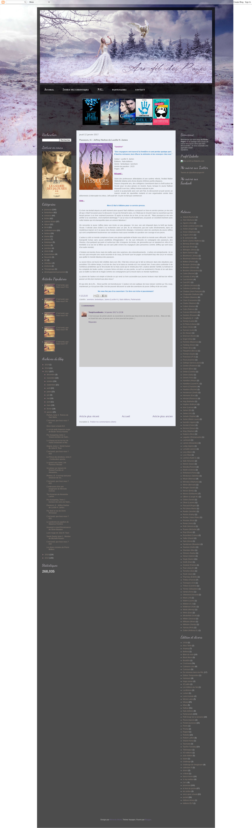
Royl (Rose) (187, 532)
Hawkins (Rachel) (190, 389)
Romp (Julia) (188, 523)
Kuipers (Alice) (189, 434)
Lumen (185, 693)
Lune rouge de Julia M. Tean (58, 533)
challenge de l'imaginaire (193, 765)
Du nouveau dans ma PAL (193, 672)
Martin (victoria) (189, 470)
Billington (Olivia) (189, 250)
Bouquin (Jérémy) (190, 265)
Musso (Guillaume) (190, 494)
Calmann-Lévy (189, 666)
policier (47, 239)
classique (48, 263)
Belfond (186, 652)
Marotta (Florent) (189, 467)
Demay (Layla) (189, 321)
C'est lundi (187, 663)
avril (49, 402)
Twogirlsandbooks (96, 312)
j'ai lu (185, 782)
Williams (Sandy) (189, 624)
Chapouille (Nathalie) (191, 294)
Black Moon (187, 657)
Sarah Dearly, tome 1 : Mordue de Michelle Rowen (59, 537)
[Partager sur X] (100, 295)
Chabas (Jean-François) (192, 291)
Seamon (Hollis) (189, 547)
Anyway (186, 649)
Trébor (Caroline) (190, 586)
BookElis (186, 661)
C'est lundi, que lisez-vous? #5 (62, 314)
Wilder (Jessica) (189, 619)
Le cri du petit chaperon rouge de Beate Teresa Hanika (58, 430)
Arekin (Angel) (188, 229)
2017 (47, 372)
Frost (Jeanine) (189, 360)
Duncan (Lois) (188, 330)
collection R (187, 768)
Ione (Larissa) (188, 407)
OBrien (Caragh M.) (190, 497)
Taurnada (186, 744)
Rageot (186, 732)
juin (48, 395)
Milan (185, 705)
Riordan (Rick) (188, 520)
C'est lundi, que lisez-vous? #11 (62, 286)
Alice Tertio (187, 646)
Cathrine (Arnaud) (190, 285)
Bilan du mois (188, 655)
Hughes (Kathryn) (190, 404)
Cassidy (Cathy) (189, 277)
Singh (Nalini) (188, 559)
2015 (47, 558)
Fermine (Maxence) (190, 342)
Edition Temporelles (191, 675)
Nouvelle (47, 257)
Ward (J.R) (187, 598)
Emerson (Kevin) (189, 336)
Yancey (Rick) (188, 628)
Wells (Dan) (187, 613)
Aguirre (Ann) (188, 223)
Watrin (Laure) (188, 601)
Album (46, 224)
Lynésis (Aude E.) (190, 458)
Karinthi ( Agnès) (189, 422)
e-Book (186, 774)
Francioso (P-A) (189, 357)
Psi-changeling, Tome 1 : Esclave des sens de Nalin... (59, 501)
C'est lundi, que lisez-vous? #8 (62, 329)
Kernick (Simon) (189, 428)
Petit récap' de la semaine (193, 717)
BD (45, 260)
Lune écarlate (188, 696)
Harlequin (187, 678)
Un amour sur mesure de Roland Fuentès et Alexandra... (56, 470)
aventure (90, 299)
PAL (100, 89)
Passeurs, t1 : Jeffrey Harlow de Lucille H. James (58, 506)
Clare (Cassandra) (190, 300)
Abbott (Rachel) (189, 217)
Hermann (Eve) (189, 395)
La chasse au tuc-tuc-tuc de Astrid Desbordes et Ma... (58, 442)
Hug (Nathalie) (189, 401)
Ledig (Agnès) (188, 446)
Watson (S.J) (188, 604)
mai (48, 398)
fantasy (47, 233)
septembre (51, 385)
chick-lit (47, 251)
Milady (185, 702)
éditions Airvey (188, 800)
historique (48, 242)
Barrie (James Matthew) (192, 241)
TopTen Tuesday (189, 747)
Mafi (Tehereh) (188, 461)
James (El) (187, 410)
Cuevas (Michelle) (190, 312)
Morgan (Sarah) (189, 488)
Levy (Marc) (187, 452)
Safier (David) (188, 538)
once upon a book (190, 794)
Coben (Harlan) (189, 306)
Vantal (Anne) (188, 592)
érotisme (47, 266)
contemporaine (50, 230)
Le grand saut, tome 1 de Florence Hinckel (56, 464)
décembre (51, 375)
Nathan (186, 708)
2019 (47, 365)
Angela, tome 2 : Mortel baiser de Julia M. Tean (58, 447)
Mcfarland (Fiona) (190, 473)
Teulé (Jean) (188, 574)
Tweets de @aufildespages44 (192, 173)
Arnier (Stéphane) (190, 232)
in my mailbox (188, 779)
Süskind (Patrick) (189, 565)
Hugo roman (188, 681)
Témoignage (49, 269)
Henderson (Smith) (190, 393)
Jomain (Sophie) (189, 416)
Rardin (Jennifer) (189, 511)
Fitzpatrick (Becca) (190, 351)
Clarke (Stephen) (189, 303)
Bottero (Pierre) (189, 262)
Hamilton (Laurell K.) (191, 384)
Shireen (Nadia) (189, 553)
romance (47, 216)
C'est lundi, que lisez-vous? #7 (62, 343)
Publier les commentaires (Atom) (103, 422)
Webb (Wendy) (189, 610)
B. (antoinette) (188, 238)
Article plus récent (89, 416)
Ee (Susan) (187, 333)
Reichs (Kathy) (189, 514)
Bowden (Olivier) (189, 268)
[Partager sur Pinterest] (105, 295)
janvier (50, 412)
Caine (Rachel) (189, 273)
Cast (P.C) (187, 282)
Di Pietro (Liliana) (190, 324)
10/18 (185, 643)
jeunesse (48, 210)
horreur (47, 245)
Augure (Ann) (188, 235)
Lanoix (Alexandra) (190, 443)
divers (185, 771)
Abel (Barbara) (189, 220)
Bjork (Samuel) (189, 253)
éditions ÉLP (188, 803)
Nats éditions (125, 299)
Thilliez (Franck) (189, 580)
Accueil (49, 89)
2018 (47, 368)
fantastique (99, 299)
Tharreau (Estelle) (190, 577)
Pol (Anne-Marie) (189, 509)
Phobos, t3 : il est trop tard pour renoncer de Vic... (59, 477)
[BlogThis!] (97, 295)
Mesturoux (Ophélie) (191, 476)
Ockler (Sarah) (188, 500)
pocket (185, 797)
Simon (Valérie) (189, 556)
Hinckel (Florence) (190, 399)
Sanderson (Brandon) (191, 544)
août (49, 388)
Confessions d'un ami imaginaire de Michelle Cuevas (57, 489)
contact (140, 89)
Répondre (93, 322)
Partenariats (135, 299)
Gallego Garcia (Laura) (192, 363)
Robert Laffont (188, 738)
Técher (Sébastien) (190, 589)
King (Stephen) (189, 431)
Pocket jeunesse (189, 723)
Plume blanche (189, 720)
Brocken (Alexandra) (191, 271)
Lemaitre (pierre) (189, 449)
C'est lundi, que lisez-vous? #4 (62, 300)
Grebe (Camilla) (189, 372)
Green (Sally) (188, 375)
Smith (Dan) (187, 562)
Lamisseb (187, 440)
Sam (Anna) (187, 541)
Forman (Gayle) (189, 354)
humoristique (49, 254)
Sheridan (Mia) (189, 550)
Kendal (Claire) (189, 425)
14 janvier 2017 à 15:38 (113, 312)
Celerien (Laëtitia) (190, 288)
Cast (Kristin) (188, 279)
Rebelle (186, 735)
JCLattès (186, 684)
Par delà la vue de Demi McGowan (56, 512)
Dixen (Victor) (188, 327)
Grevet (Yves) (188, 378)
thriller (46, 219)
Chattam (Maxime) (190, 297)
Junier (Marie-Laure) (191, 419)
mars (49, 405)
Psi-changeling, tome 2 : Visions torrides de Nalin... (58, 436)
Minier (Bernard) (189, 485)
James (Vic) (187, 413)
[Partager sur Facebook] (103, 295)
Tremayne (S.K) (189, 583)
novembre (51, 378)
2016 (47, 555)
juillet (49, 392)
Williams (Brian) (189, 622)
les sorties (187, 791)
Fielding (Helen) (189, 345)
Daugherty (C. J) (189, 318)
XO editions (187, 753)
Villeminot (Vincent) (190, 595)
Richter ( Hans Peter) (191, 517)
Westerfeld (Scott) (190, 616)
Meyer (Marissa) (189, 479)
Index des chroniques (76, 89)
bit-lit (46, 227)
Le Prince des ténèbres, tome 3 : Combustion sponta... (59, 458)
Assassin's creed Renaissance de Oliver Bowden (59, 528)
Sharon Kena (188, 741)
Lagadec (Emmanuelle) (192, 437)
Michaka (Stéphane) (191, 482)
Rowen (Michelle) (190, 529)
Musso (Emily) (188, 491)
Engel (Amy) (188, 339)
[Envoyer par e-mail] (94, 295)
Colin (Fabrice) (189, 309)
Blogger (148, 820)
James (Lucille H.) (111, 299)
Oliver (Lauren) (189, 503)
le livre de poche (189, 788)
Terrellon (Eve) (189, 571)
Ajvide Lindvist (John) (191, 226)
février (49, 409)
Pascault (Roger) (189, 506)
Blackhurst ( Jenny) (190, 256)
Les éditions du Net (190, 687)
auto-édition (187, 756)
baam (185, 759)
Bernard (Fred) (189, 247)
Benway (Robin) (189, 244)
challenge (187, 762)
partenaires (119, 89)
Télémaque (187, 750)
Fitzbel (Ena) (188, 348)
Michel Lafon (188, 699)
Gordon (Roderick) (190, 366)
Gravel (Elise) (188, 369)
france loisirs (188, 776)
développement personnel (54, 272)
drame (46, 236)
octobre (50, 381)
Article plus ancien (163, 416)
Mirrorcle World (116, 820)
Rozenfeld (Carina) (190, 535)
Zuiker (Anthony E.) (190, 630)
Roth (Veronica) (189, 526)
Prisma (185, 729)
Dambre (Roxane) (190, 315)
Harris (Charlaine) (190, 387)
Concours (187, 669)
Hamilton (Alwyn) (189, 381)
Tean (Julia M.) (189, 568)
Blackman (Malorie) (190, 259)
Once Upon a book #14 (56, 426)
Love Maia (187, 455)
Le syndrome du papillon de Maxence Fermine (58, 523)
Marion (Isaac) (188, 464)
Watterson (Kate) (189, 607)
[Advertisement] (126, 390)
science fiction (50, 222)
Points (185, 726)
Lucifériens (187, 690)
